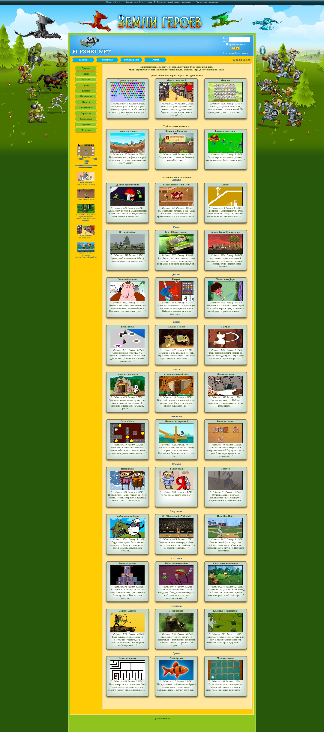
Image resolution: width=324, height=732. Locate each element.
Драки (176, 322)
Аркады (176, 179)
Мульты (176, 464)
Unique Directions (163, 719)
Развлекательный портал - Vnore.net (173, 2)
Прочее (176, 653)
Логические (176, 416)
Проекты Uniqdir (113, 2)
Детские (176, 274)
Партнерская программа (207, 2)
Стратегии (176, 558)
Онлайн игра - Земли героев (139, 2)
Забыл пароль (241, 53)
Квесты (176, 369)
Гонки (176, 227)
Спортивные (176, 511)
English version (242, 59)
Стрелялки (176, 606)
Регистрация (229, 53)
